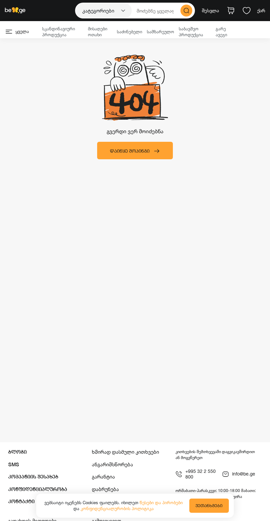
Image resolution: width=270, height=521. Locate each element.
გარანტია (103, 477)
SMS (13, 464)
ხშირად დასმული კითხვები (125, 452)
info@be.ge (243, 473)
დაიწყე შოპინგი (129, 151)
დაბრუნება (105, 489)
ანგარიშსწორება (112, 464)
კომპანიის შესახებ (33, 476)
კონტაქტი (21, 501)
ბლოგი (17, 452)
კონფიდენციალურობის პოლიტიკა (117, 508)
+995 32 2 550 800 (200, 474)
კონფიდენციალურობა (37, 489)
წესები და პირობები (161, 502)
